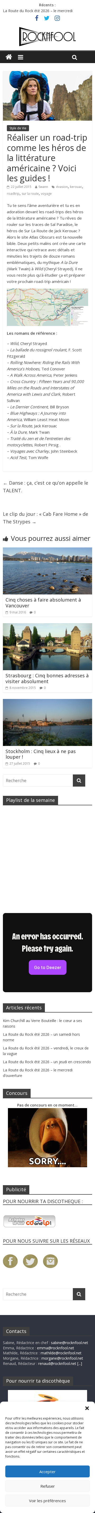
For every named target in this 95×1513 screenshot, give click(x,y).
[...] (79, 1363)
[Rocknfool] (47, 36)
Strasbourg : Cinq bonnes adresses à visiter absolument (47, 678)
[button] (87, 1408)
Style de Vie (18, 128)
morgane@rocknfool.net (62, 1358)
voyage (46, 193)
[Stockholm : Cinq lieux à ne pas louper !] (47, 702)
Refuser (47, 1486)
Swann (43, 187)
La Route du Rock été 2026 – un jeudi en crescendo (47, 1061)
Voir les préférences (47, 1500)
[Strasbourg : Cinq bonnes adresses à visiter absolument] (47, 626)
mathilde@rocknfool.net (61, 1352)
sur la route (30, 193)
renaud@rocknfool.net (57, 1363)
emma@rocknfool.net (55, 1347)
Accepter (47, 1471)
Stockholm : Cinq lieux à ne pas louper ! (41, 754)
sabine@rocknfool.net (69, 1342)
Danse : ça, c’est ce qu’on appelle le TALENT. (45, 487)
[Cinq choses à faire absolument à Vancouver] (47, 551)
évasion (62, 187)
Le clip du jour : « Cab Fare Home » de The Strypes (45, 518)
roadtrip (13, 193)
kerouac (76, 187)
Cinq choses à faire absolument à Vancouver (43, 603)
